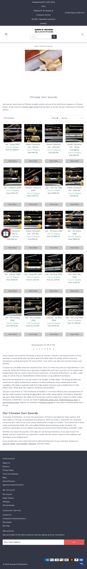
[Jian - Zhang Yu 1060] (13, 176)
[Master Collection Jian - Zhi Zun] (33, 133)
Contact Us (7, 515)
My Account (7, 494)
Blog (4, 477)
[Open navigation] (13, 34)
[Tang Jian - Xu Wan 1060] (54, 306)
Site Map (6, 526)
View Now (12, 161)
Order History (8, 498)
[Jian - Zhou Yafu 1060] (74, 263)
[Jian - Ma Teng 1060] (54, 263)
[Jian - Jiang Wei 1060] (33, 263)
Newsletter (7, 522)
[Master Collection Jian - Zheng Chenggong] (74, 133)
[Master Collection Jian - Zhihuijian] (54, 133)
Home (36, 46)
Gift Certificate (8, 505)
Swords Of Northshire (18, 564)
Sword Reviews (9, 481)
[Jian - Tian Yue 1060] (54, 176)
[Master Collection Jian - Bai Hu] (13, 220)
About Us (6, 463)
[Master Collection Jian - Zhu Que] (33, 220)
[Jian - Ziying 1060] (13, 133)
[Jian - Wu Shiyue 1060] (74, 220)
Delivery (6, 466)
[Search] (54, 37)
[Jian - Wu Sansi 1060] (54, 220)
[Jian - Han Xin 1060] (13, 263)
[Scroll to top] (83, 565)
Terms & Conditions (10, 474)
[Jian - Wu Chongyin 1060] (33, 306)
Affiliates (6, 502)
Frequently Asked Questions (14, 518)
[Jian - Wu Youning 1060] (13, 306)
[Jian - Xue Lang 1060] (74, 306)
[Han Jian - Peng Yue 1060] (33, 176)
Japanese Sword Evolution (13, 485)
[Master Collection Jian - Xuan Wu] (74, 176)
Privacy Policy (8, 470)
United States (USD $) (74, 13)
